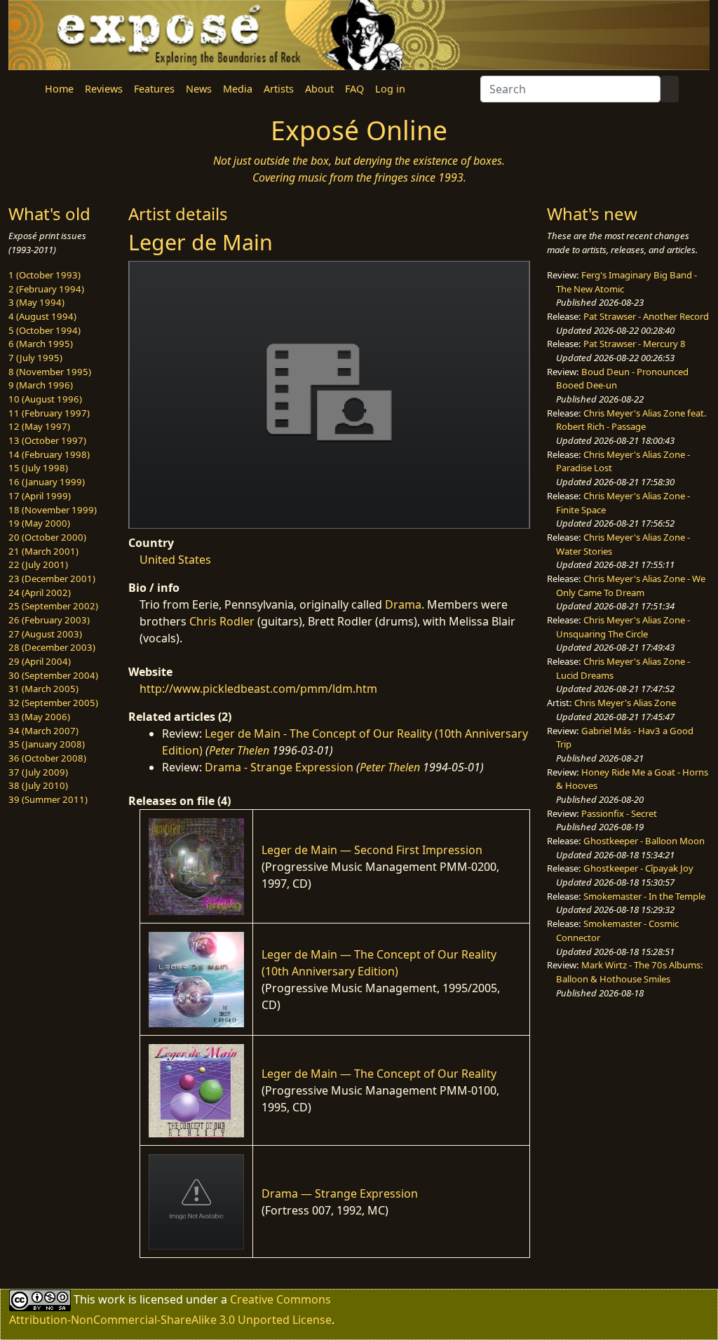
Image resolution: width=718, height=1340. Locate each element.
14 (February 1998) (49, 454)
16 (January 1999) (46, 481)
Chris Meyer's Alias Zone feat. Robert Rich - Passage (631, 420)
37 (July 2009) (38, 772)
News (199, 88)
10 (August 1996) (45, 399)
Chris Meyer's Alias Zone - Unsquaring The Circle (623, 627)
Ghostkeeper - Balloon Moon (644, 840)
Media (237, 88)
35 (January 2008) (46, 744)
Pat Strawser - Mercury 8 (634, 343)
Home (59, 88)
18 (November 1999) (52, 509)
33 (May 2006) (39, 716)
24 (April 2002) (39, 592)
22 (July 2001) (38, 564)
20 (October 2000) (47, 537)
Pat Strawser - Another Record (646, 316)
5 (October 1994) (44, 330)
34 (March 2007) (43, 730)
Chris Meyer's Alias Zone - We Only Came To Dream (630, 585)
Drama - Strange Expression (279, 767)
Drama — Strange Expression (340, 1193)
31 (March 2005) (43, 688)
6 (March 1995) (40, 343)
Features (154, 88)
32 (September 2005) (53, 702)
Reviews (104, 88)
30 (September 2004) (53, 675)
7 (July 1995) (35, 357)
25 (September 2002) (53, 606)
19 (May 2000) (39, 523)
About (319, 88)
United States (175, 559)
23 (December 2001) (51, 578)
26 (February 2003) (49, 620)
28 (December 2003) (51, 647)
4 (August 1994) (42, 316)
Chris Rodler (222, 621)
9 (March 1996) (40, 385)
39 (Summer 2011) (48, 799)
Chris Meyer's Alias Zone (625, 702)
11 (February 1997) (49, 413)
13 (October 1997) (47, 440)
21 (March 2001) (43, 551)
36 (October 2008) (47, 758)
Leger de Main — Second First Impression (372, 850)
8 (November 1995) (49, 371)
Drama (403, 604)
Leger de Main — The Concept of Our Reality (379, 1073)
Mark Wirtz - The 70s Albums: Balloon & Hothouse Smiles (629, 972)
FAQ (354, 88)
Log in (390, 88)
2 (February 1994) (46, 289)
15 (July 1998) (38, 467)
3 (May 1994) (36, 302)
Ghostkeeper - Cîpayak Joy (638, 868)
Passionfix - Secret (619, 813)
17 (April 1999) (39, 495)
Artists (279, 88)
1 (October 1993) (44, 275)
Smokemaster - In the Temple (644, 896)
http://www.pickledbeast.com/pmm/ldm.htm (258, 688)
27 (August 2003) (45, 634)
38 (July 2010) (38, 785)
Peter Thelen (239, 750)
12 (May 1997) (39, 426)
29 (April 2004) (39, 661)
